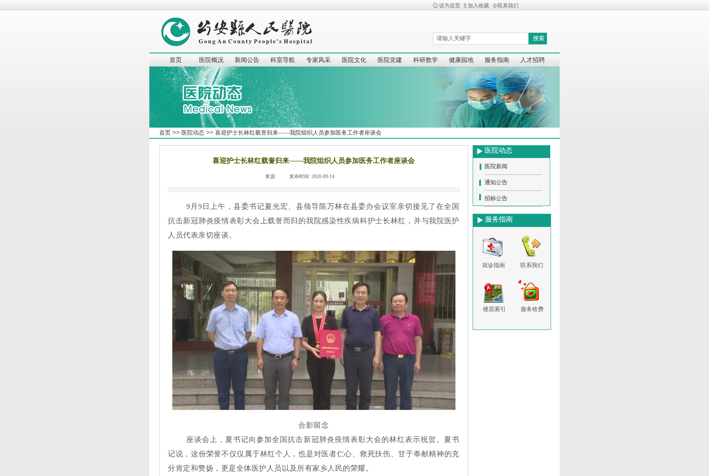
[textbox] (479, 38)
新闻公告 (247, 60)
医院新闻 (496, 166)
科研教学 (425, 60)
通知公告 (496, 182)
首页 (175, 60)
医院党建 (389, 60)
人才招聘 (532, 60)
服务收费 (532, 309)
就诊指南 (493, 265)
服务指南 (497, 60)
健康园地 (461, 60)
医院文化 (354, 60)
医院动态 (192, 133)
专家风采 (318, 60)
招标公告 (496, 198)
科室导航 (282, 60)
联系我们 (531, 265)
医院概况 (211, 60)
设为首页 (449, 5)
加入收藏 (478, 5)
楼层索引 (494, 309)
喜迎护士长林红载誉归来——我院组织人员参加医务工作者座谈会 (298, 133)
